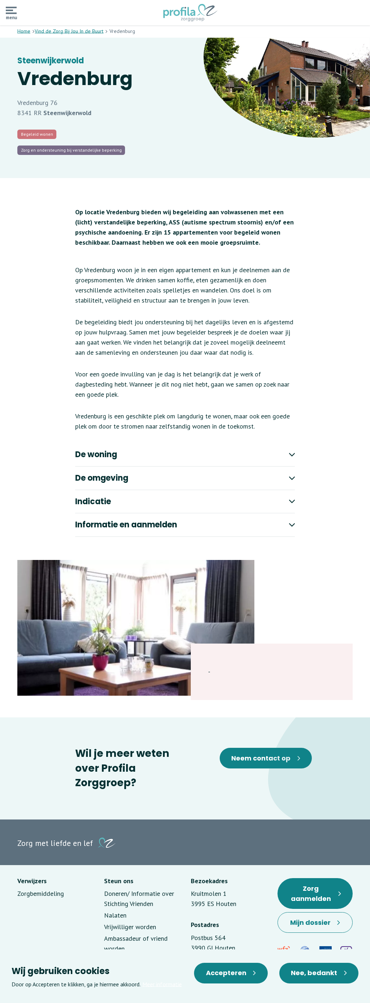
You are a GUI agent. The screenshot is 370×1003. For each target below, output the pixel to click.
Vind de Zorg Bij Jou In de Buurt (69, 31)
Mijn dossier (317, 925)
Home (23, 31)
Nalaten (115, 915)
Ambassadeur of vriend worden (136, 943)
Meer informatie (162, 984)
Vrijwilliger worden (130, 927)
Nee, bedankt (314, 972)
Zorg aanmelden (318, 896)
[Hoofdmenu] (11, 10)
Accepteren (226, 972)
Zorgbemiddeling (40, 893)
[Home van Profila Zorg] (190, 12)
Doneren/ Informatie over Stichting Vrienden (139, 898)
